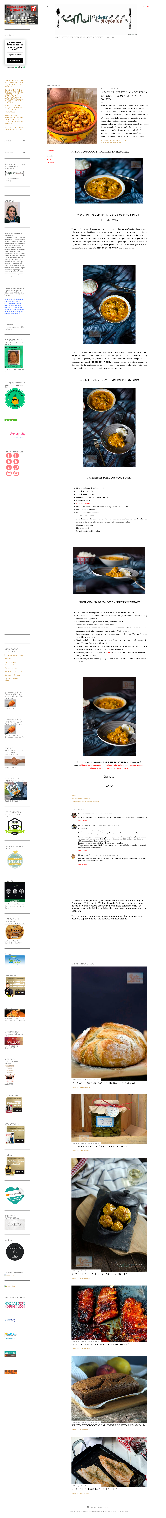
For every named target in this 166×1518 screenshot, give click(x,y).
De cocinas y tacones (13, 668)
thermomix (50, 162)
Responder (82, 821)
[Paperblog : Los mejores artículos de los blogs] (10, 1321)
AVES (49, 159)
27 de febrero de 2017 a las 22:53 (108, 855)
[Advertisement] (98, 63)
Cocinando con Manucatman (10, 663)
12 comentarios (85, 1278)
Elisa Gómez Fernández (87, 855)
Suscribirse (15, 60)
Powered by (9, 67)
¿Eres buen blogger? (10, 1338)
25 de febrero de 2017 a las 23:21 (102, 814)
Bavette (8, 659)
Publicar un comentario (118, 140)
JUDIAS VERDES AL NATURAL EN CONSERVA (99, 1146)
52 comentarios (85, 1151)
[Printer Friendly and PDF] (11, 421)
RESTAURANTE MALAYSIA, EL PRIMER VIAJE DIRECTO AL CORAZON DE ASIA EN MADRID (14, 119)
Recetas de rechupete (13, 672)
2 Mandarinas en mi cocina (15, 655)
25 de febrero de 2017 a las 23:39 (109, 825)
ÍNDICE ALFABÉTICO (94, 37)
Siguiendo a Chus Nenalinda (11, 680)
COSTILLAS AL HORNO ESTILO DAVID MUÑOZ (100, 1344)
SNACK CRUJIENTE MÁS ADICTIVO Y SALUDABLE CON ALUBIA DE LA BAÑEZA (124, 96)
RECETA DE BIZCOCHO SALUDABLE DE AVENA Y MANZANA (108, 1425)
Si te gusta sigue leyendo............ (113, 143)
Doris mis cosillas (84, 814)
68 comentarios (85, 1087)
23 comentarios (85, 1348)
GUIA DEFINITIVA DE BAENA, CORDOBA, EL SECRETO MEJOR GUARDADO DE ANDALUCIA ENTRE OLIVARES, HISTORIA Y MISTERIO (14, 96)
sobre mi (19, 276)
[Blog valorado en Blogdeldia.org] (11, 1334)
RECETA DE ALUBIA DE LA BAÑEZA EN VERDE (14, 128)
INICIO (57, 37)
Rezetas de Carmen (12, 675)
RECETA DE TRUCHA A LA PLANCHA (94, 1489)
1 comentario (84, 1493)
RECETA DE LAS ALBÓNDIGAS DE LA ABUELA (99, 1274)
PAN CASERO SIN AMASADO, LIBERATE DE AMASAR (103, 1083)
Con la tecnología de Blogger (99, 1507)
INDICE (107, 37)
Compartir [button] (104, 140)
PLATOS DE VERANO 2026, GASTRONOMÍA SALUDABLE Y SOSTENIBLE (13, 109)
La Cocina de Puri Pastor (88, 825)
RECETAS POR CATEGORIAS (73, 37)
